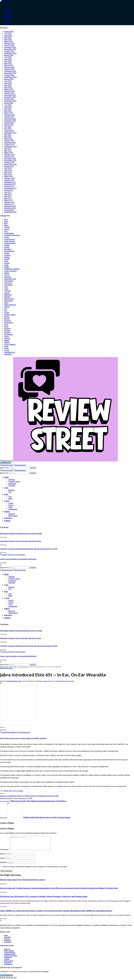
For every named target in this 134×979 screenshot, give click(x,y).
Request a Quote (6, 975)
